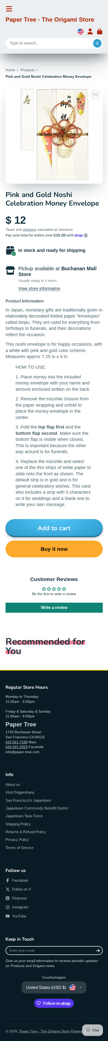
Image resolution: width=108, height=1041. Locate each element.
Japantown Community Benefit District (37, 808)
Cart (100, 31)
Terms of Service (19, 847)
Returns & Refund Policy (26, 832)
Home (10, 70)
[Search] (97, 43)
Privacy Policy (17, 839)
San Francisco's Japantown (28, 800)
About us (13, 784)
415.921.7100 (17, 742)
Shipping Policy (18, 824)
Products (28, 70)
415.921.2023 (17, 747)
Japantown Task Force (24, 816)
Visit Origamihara (20, 792)
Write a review (54, 607)
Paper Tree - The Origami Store (44, 1031)
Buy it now (54, 549)
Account (90, 31)
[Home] (50, 20)
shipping (29, 229)
